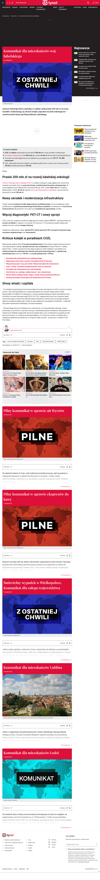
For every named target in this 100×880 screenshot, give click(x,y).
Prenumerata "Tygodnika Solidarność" (14, 842)
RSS (28, 869)
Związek (15, 7)
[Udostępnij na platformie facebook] (67, 335)
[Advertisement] (50, 32)
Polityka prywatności (7, 869)
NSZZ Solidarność (21, 3)
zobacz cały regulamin (83, 862)
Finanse (32, 7)
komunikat (30, 341)
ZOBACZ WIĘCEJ (61, 341)
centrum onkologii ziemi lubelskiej (15, 341)
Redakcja (30, 845)
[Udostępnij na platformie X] (70, 335)
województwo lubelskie (48, 341)
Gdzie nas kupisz (9, 845)
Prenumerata (93, 7)
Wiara (55, 7)
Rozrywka (77, 7)
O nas (29, 840)
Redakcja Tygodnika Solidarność (12, 840)
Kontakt (30, 848)
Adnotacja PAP (8, 850)
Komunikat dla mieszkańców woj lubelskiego (29, 15)
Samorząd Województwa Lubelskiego (44, 190)
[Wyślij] (96, 844)
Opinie (85, 7)
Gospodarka (23, 7)
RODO (15, 869)
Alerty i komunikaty (63, 8)
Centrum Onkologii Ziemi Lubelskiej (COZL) (17, 183)
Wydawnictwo (31, 842)
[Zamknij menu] (2, 2)
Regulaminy (22, 869)
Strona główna (5, 15)
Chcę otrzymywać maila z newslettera (81, 849)
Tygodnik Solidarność (40, 8)
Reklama (30, 850)
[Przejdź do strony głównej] (48, 2)
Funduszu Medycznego (14, 155)
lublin (37, 341)
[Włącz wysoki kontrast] (12, 3)
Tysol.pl (96, 869)
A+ (9, 3)
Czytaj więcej (90, 88)
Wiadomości (6, 7)
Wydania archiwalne (9, 848)
